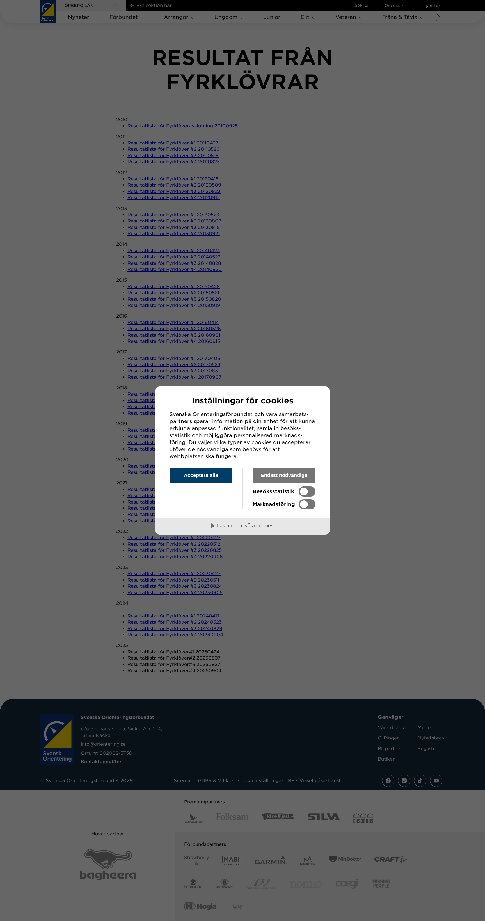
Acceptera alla (201, 475)
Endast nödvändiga (284, 475)
